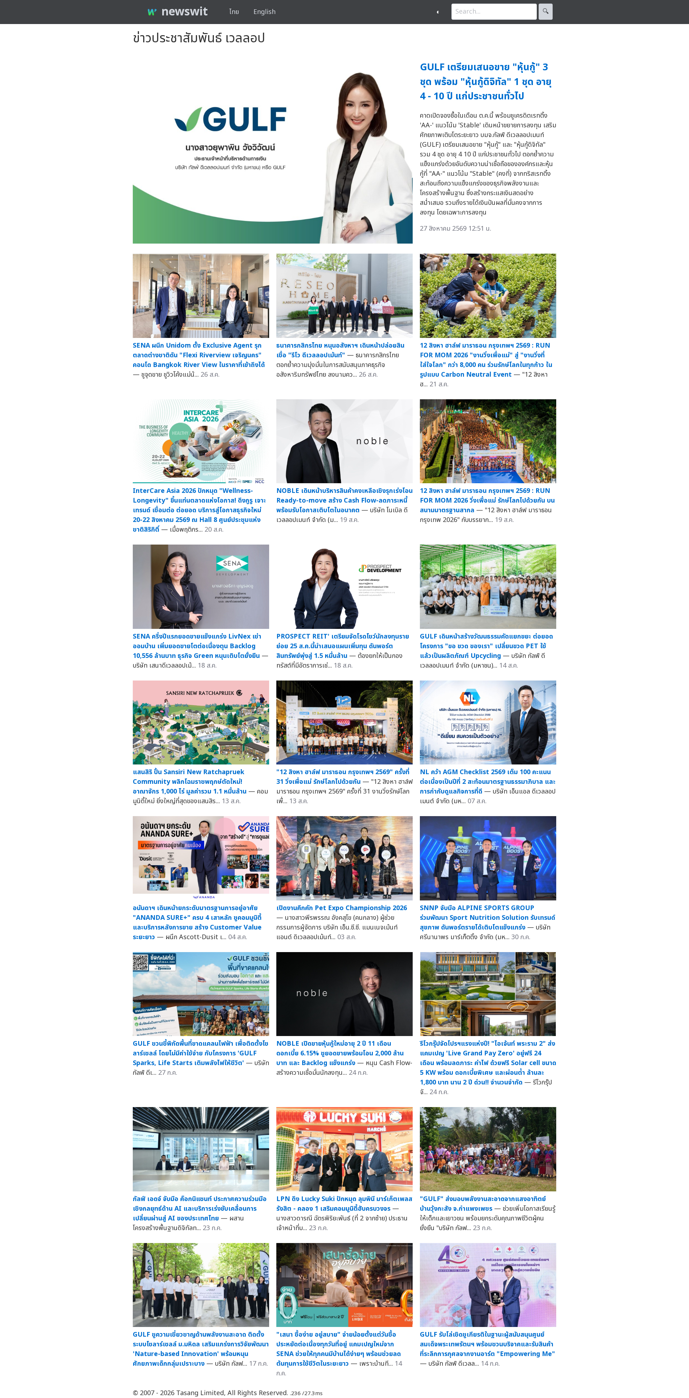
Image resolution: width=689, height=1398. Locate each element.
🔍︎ (546, 12)
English (264, 12)
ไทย (234, 12)
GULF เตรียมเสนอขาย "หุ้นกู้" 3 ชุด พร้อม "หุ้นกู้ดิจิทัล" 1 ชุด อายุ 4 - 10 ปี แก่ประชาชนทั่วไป (486, 82)
